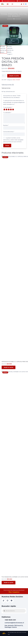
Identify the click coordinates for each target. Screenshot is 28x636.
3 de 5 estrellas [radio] (9, 109)
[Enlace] (14, 4)
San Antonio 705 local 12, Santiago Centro (14, 626)
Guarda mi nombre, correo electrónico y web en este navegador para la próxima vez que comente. (13, 139)
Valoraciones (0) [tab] (8, 85)
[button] (7, 4)
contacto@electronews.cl (14, 623)
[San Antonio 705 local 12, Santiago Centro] (3, 626)
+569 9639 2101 (10, 620)
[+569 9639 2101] (3, 620)
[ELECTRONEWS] (2, 4)
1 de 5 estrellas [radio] (4, 109)
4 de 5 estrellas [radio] (11, 109)
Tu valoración (7, 112)
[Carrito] (18, 4)
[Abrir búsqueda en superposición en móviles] (14, 610)
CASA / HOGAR (16, 79)
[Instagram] (24, 4)
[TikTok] (21, 4)
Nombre (6, 125)
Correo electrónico (8, 131)
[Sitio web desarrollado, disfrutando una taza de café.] (5, 633)
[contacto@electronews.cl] (3, 622)
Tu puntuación (7, 107)
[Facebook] (26, 4)
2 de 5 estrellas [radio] (6, 109)
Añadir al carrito (14, 75)
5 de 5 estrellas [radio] (13, 109)
